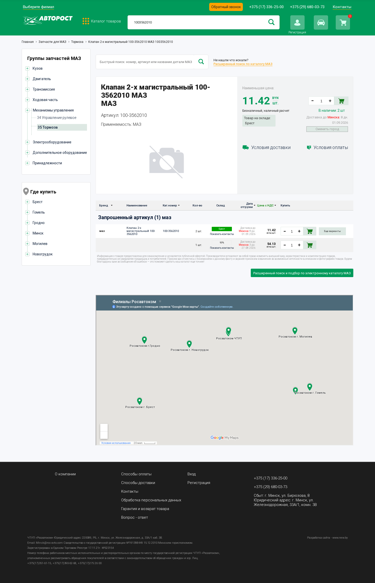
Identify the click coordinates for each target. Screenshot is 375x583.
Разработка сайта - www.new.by (327, 537)
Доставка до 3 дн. (247, 244)
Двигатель (42, 79)
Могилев (40, 244)
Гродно (39, 223)
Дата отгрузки (247, 205)
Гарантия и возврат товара (145, 508)
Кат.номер (170, 205)
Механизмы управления (53, 110)
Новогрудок (43, 254)
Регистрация (199, 482)
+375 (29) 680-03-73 (307, 7)
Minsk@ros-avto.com (49, 542)
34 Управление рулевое (56, 118)
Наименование (137, 205)
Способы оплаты (136, 474)
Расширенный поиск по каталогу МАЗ (243, 64)
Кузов (38, 68)
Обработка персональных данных (151, 500)
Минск (38, 233)
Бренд (103, 205)
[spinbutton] (321, 101)
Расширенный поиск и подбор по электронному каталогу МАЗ (302, 273)
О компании (65, 474)
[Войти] (297, 22)
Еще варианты (332, 231)
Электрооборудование (52, 142)
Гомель (39, 212)
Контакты (342, 7)
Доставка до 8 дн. (327, 120)
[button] (330, 101)
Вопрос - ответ (134, 517)
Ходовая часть (45, 100)
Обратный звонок (226, 7)
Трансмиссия (44, 89)
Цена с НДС (265, 205)
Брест (38, 202)
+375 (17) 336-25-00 (266, 7)
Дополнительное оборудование (60, 153)
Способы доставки (138, 482)
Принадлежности (47, 163)
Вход (192, 474)
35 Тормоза (48, 127)
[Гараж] (321, 22)
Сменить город (327, 129)
